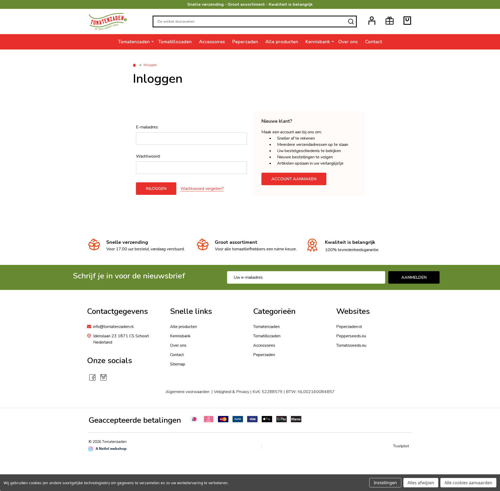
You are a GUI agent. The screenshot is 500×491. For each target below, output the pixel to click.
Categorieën (274, 311)
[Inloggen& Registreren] (372, 20)
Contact (373, 42)
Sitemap (177, 364)
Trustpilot (401, 446)
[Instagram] (103, 377)
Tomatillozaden (175, 42)
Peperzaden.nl (349, 327)
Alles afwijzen (421, 483)
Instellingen (385, 483)
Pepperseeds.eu (351, 336)
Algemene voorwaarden (188, 392)
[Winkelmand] (407, 20)
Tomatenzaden (134, 42)
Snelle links (191, 311)
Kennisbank (317, 42)
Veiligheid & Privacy (231, 392)
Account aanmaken (293, 179)
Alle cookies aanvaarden (468, 483)
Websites (353, 311)
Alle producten (281, 42)
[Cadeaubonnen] (389, 20)
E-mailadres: (147, 127)
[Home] (135, 65)
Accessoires (212, 42)
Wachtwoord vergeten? (202, 188)
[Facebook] (92, 377)
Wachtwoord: (148, 156)
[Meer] (152, 41)
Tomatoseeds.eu (351, 345)
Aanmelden (414, 277)
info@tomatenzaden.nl (113, 327)
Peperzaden (245, 42)
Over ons (348, 42)
